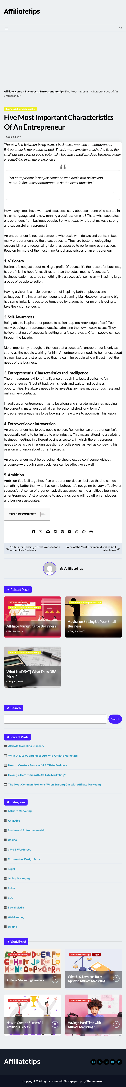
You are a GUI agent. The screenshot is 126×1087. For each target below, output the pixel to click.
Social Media (16, 907)
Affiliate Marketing (19, 602)
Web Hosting (16, 917)
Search (16, 708)
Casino (12, 839)
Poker (11, 888)
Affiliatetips (22, 11)
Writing (12, 926)
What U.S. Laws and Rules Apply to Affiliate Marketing (43, 755)
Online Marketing (19, 878)
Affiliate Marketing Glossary (26, 746)
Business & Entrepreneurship (44, 91)
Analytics (14, 820)
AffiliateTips (73, 568)
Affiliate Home (13, 91)
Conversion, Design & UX (24, 859)
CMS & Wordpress (19, 849)
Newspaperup (73, 1081)
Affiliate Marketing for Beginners (31, 626)
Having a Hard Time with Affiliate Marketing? (37, 775)
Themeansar (94, 1081)
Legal (11, 869)
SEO (10, 897)
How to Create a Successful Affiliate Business (37, 765)
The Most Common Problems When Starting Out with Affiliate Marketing (54, 784)
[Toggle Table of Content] (41, 514)
